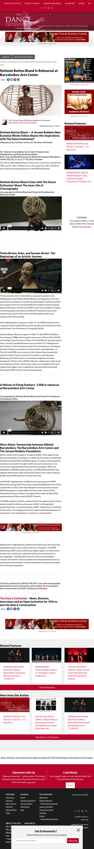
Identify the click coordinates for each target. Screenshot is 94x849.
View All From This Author (47, 737)
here (40, 159)
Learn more (31, 782)
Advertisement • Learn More (47, 43)
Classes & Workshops (28, 801)
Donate (70, 785)
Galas (22, 810)
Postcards (9, 801)
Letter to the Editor (46, 807)
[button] (88, 3)
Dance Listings (32, 3)
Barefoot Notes (11, 810)
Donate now (85, 226)
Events (22, 798)
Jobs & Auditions (26, 804)
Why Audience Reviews (49, 804)
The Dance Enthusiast (13, 598)
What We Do (10, 832)
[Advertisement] (81, 201)
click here (42, 588)
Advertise (70, 3)
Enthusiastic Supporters (49, 819)
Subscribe (72, 840)
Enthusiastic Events (46, 810)
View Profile (13, 122)
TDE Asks (9, 807)
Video (8, 813)
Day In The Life (11, 804)
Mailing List (43, 798)
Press (8, 836)
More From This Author (28, 122)
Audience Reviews (52, 3)
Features (5, 57)
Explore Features (12, 3)
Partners (9, 842)
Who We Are (10, 826)
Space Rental (24, 807)
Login (81, 3)
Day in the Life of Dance (23, 57)
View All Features (47, 687)
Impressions (10, 798)
